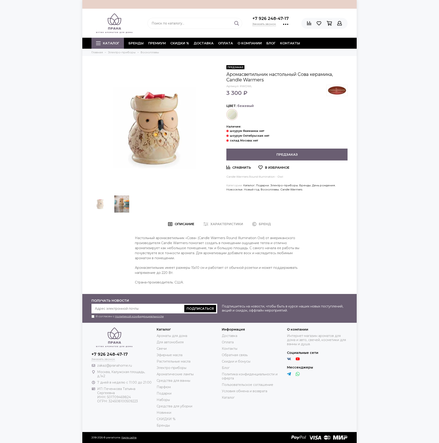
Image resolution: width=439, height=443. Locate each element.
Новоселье (234, 189)
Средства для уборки (174, 406)
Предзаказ (287, 154)
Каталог (111, 43)
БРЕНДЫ (136, 43)
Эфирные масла (169, 355)
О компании (250, 43)
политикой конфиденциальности (139, 316)
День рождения (323, 185)
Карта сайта (129, 437)
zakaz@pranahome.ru (114, 365)
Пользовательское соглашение (247, 385)
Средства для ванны (173, 381)
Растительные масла (173, 361)
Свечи (162, 349)
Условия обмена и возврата (244, 391)
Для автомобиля (170, 342)
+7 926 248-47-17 (270, 18)
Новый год (251, 189)
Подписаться (200, 309)
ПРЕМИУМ (157, 43)
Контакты (290, 43)
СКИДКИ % (179, 43)
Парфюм (164, 387)
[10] (232, 114)
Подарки (262, 185)
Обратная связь (235, 355)
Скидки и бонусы (236, 361)
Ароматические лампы (175, 374)
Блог (271, 43)
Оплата (225, 43)
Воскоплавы (270, 189)
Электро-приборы (284, 185)
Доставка (204, 43)
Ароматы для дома (172, 336)
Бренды (305, 185)
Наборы (163, 400)
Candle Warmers (291, 189)
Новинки (164, 413)
